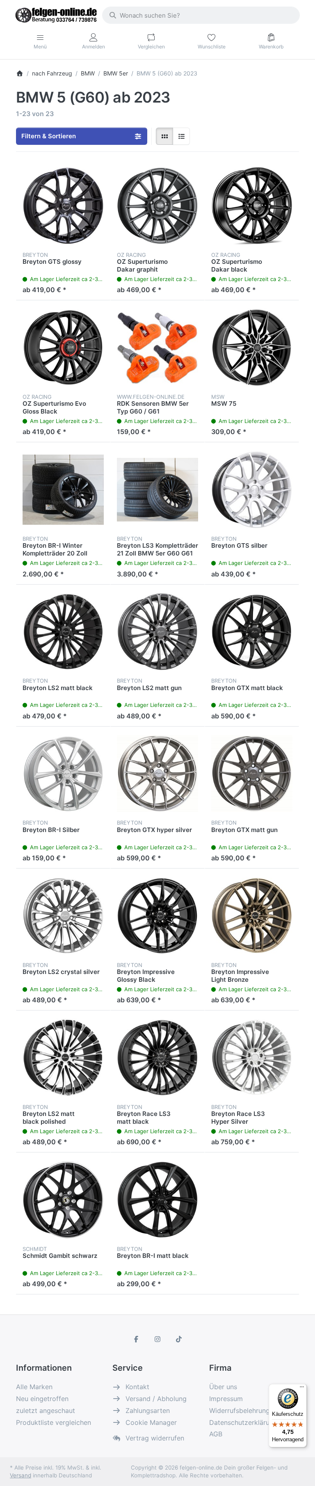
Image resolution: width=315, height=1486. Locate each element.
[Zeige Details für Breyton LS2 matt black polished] (63, 1057)
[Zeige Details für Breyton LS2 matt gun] (157, 631)
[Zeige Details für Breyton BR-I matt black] (157, 1199)
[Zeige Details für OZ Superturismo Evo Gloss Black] (63, 347)
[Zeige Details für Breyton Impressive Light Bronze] (251, 915)
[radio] (164, 136)
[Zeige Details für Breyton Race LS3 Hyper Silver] (251, 1057)
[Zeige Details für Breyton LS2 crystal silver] (63, 915)
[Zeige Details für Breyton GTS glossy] (63, 205)
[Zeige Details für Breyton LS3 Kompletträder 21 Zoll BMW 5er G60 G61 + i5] (157, 489)
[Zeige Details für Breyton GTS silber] (251, 489)
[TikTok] (179, 1339)
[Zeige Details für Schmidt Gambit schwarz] (63, 1199)
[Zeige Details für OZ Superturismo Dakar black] (251, 205)
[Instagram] (157, 1339)
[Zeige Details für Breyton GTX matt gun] (251, 773)
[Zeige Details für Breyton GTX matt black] (251, 631)
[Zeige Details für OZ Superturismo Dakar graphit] (157, 205)
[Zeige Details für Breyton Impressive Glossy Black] (157, 915)
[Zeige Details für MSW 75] (251, 347)
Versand (20, 1475)
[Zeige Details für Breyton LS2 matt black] (63, 631)
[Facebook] (137, 1339)
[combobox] (201, 15)
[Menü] (302, 1389)
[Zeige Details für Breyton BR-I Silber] (63, 773)
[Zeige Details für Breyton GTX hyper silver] (157, 773)
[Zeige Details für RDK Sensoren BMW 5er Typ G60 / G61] (157, 347)
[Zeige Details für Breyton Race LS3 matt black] (157, 1057)
